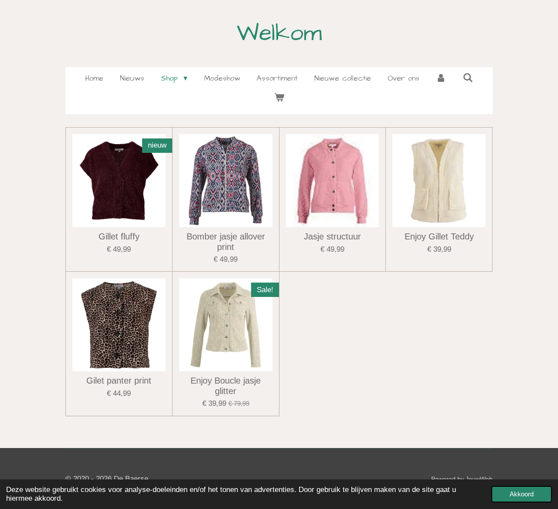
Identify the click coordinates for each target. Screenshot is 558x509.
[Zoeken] (467, 78)
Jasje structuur (332, 236)
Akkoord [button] (522, 494)
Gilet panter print (118, 380)
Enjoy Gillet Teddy (439, 236)
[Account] (441, 79)
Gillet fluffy (119, 236)
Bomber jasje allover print (226, 242)
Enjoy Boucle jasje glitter (226, 386)
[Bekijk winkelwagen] (279, 98)
